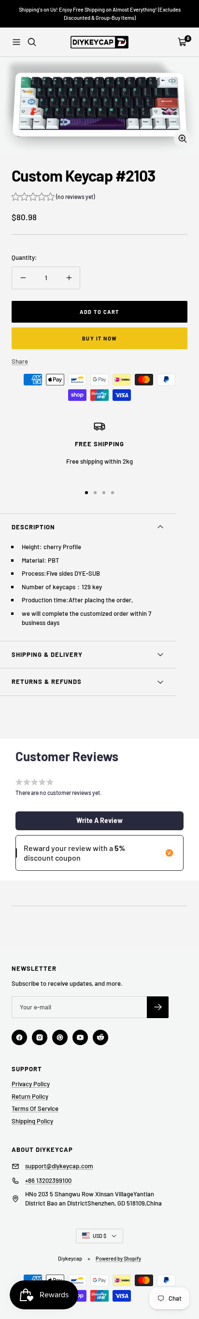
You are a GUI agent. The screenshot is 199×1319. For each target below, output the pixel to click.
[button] (53, 197)
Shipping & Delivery (47, 654)
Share (20, 361)
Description (33, 527)
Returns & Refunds (47, 681)
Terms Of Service (35, 1108)
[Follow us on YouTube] (80, 1037)
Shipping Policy (32, 1121)
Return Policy (30, 1096)
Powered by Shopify (118, 1258)
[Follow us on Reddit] (100, 1037)
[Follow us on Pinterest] (60, 1037)
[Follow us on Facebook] (19, 1037)
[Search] (32, 42)
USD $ (99, 1236)
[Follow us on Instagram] (39, 1037)
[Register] (158, 1007)
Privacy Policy (31, 1084)
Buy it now (99, 338)
